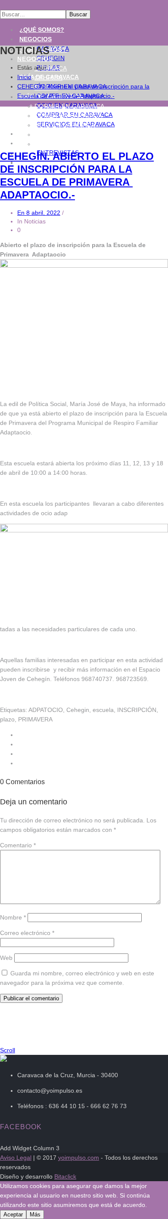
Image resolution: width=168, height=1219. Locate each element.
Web (6, 957)
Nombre (13, 917)
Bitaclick (65, 1176)
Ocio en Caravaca (64, 125)
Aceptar (13, 1214)
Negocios (35, 39)
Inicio (24, 76)
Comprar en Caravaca (72, 134)
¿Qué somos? (41, 29)
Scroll (7, 1050)
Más (35, 1214)
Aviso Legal (15, 1157)
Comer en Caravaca (68, 115)
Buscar (78, 14)
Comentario (18, 845)
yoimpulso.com (78, 1157)
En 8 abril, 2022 (38, 212)
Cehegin (48, 77)
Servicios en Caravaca (73, 144)
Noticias (33, 143)
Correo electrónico (27, 932)
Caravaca (50, 68)
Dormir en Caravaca (69, 106)
